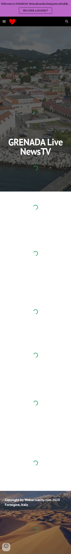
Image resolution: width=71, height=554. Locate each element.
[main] (35, 146)
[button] (4, 21)
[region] (35, 8)
